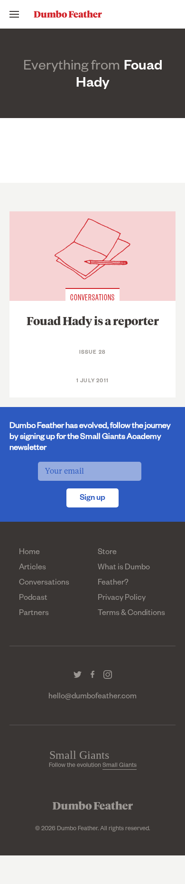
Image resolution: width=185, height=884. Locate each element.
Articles (32, 568)
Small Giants (119, 766)
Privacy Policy (122, 599)
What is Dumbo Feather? (124, 576)
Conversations (44, 583)
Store (107, 553)
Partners (34, 614)
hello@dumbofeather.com (92, 697)
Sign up (92, 499)
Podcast (33, 599)
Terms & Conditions (131, 614)
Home (29, 553)
